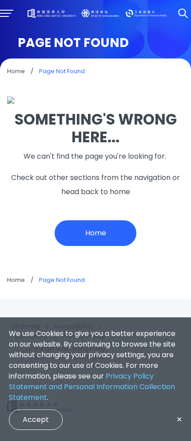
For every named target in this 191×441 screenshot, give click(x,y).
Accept (36, 419)
